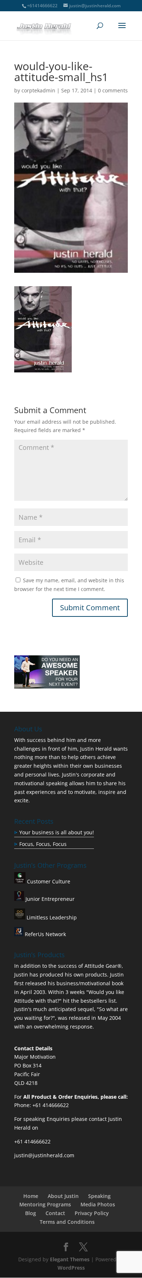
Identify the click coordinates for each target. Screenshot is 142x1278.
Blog (30, 1213)
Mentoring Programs (45, 1204)
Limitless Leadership (51, 917)
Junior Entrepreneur (49, 898)
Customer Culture (47, 881)
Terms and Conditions (67, 1221)
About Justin (63, 1196)
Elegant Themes (70, 1259)
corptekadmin (38, 90)
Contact (55, 1213)
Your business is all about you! (56, 832)
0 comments (113, 90)
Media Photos (97, 1204)
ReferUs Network (44, 934)
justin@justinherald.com (44, 1155)
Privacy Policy (92, 1213)
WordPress (71, 1267)
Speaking (99, 1196)
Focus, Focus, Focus (43, 843)
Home (30, 1196)
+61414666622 (42, 6)
